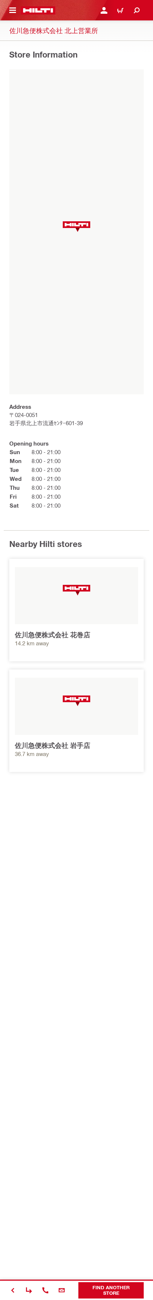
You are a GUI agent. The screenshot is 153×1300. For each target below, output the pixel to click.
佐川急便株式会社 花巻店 (52, 635)
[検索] (136, 10)
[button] (76, 226)
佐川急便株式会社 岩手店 (52, 745)
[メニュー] (12, 10)
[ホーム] (38, 10)
